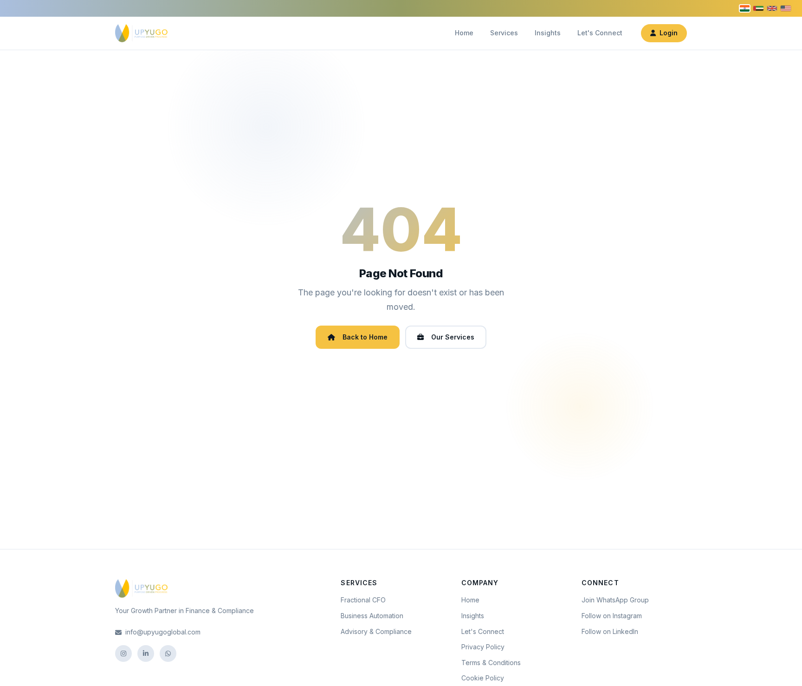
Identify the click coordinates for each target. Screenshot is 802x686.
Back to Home (365, 337)
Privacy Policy (482, 647)
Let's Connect (599, 33)
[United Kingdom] (772, 8)
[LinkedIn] (145, 653)
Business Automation (372, 616)
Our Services (452, 337)
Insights (548, 33)
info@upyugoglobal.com (162, 632)
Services (504, 33)
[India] (745, 8)
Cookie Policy (482, 678)
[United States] (786, 8)
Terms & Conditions (491, 662)
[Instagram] (123, 653)
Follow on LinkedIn (610, 631)
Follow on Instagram (612, 616)
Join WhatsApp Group (615, 600)
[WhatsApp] (168, 653)
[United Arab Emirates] (758, 8)
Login (669, 33)
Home (464, 33)
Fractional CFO (363, 600)
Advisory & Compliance (376, 631)
